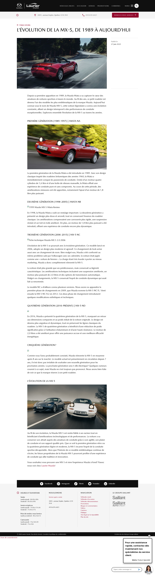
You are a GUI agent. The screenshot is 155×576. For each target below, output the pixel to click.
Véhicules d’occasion (87, 499)
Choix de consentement (8, 538)
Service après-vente (55, 497)
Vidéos (83, 508)
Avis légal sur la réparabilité (90, 515)
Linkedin (111, 484)
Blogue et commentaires (89, 506)
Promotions (103, 6)
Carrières (116, 6)
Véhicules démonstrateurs (89, 501)
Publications (24, 25)
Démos (92, 6)
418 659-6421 (91, 15)
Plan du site (84, 517)
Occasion (81, 6)
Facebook (48, 484)
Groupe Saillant (133, 534)
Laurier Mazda (48, 465)
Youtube (95, 484)
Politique (83, 513)
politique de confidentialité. (58, 534)
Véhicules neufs (67, 6)
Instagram (65, 484)
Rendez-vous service (124, 15)
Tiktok (81, 484)
